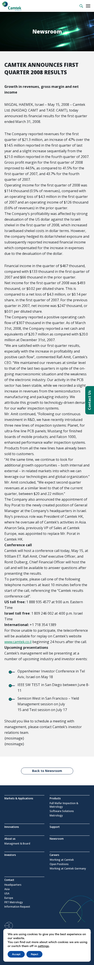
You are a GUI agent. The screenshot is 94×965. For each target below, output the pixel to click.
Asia (7, 889)
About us (10, 839)
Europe (8, 898)
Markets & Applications (18, 798)
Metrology (56, 815)
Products (55, 798)
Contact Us (89, 400)
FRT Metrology (13, 902)
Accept (16, 954)
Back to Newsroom (47, 771)
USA (6, 893)
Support (55, 827)
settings (43, 946)
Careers (54, 855)
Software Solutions (62, 811)
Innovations (11, 827)
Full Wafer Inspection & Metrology (64, 805)
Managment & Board (17, 843)
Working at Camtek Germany (68, 868)
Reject (34, 954)
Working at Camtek (62, 860)
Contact (9, 880)
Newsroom (57, 839)
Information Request (17, 906)
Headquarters (12, 885)
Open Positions (59, 864)
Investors (10, 855)
